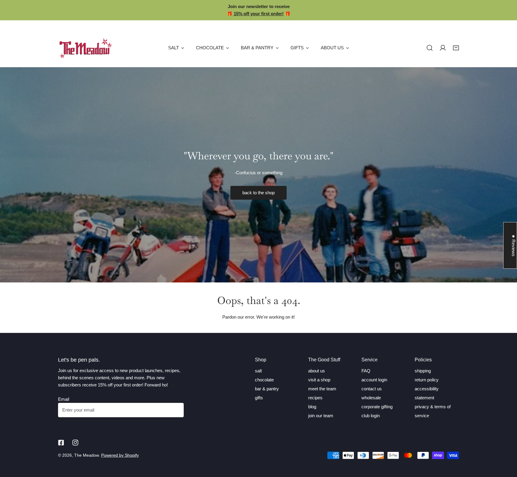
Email (63, 399)
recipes (315, 397)
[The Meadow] (85, 48)
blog (312, 406)
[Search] (429, 47)
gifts (259, 397)
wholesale (371, 397)
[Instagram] (75, 443)
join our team (320, 415)
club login (370, 415)
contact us (371, 388)
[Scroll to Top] (506, 445)
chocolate (264, 379)
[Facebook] (61, 443)
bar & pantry (267, 388)
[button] (456, 47)
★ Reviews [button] (513, 245)
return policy (427, 379)
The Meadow (86, 455)
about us (316, 370)
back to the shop (258, 192)
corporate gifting (377, 406)
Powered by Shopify (120, 455)
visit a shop (319, 379)
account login (374, 379)
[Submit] (176, 410)
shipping (423, 370)
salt (258, 370)
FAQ (365, 370)
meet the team (322, 388)
